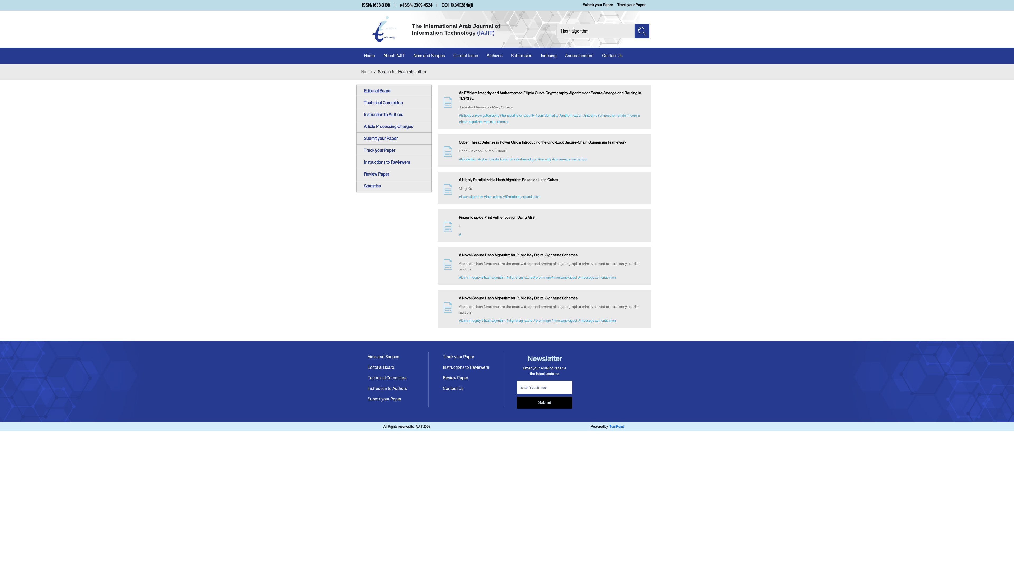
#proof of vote (510, 159)
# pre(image (542, 277)
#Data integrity (470, 277)
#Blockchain (468, 159)
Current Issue (465, 55)
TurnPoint (616, 427)
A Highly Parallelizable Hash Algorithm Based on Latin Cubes (508, 180)
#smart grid (528, 159)
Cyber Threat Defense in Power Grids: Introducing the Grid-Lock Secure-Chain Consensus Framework (542, 142)
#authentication (570, 115)
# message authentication (597, 277)
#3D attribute (512, 197)
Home (369, 55)
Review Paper (376, 174)
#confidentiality (547, 115)
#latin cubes (493, 197)
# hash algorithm (493, 277)
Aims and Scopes (429, 55)
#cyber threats (488, 159)
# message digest (564, 277)
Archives (495, 55)
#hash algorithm (471, 122)
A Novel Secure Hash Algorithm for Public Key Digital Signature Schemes (518, 255)
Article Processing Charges (388, 126)
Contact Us (612, 55)
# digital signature (519, 277)
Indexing (549, 55)
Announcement (579, 55)
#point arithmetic (495, 122)
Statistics (372, 186)
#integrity (590, 115)
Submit (544, 402)
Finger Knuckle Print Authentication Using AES (497, 217)
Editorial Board (377, 91)
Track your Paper (631, 5)
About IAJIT (394, 55)
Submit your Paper (598, 5)
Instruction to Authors (383, 114)
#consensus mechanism (570, 159)
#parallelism (531, 197)
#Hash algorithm (471, 197)
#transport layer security (517, 115)
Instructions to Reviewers (387, 162)
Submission (521, 55)
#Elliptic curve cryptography (479, 115)
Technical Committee (383, 102)
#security (544, 159)
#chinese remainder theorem (619, 115)
